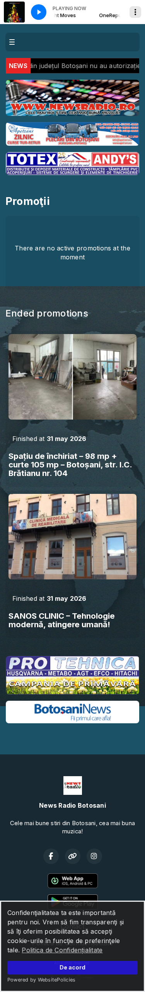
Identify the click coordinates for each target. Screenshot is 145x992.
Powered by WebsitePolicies (41, 980)
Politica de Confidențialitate (62, 950)
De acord (72, 967)
